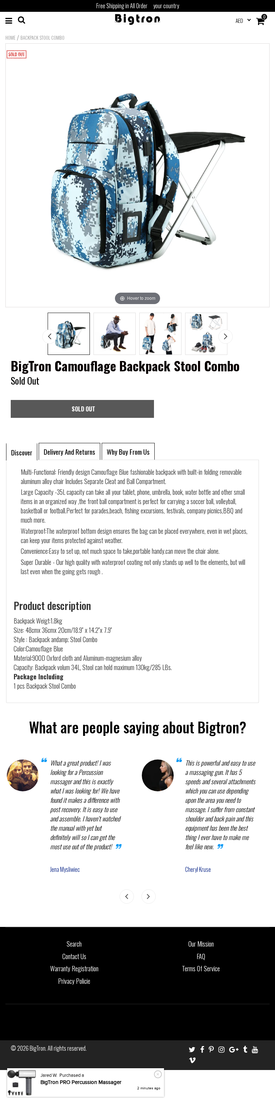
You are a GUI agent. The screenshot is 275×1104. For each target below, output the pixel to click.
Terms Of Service (201, 968)
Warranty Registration (74, 968)
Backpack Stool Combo (42, 37)
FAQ (201, 956)
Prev (49, 336)
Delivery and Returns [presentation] (69, 451)
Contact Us (74, 956)
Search (74, 943)
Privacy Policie (74, 981)
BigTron (37, 1048)
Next (225, 336)
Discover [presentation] (21, 452)
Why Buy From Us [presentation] (128, 451)
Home (10, 37)
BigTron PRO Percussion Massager (80, 1082)
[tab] (21, 451)
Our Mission (201, 943)
